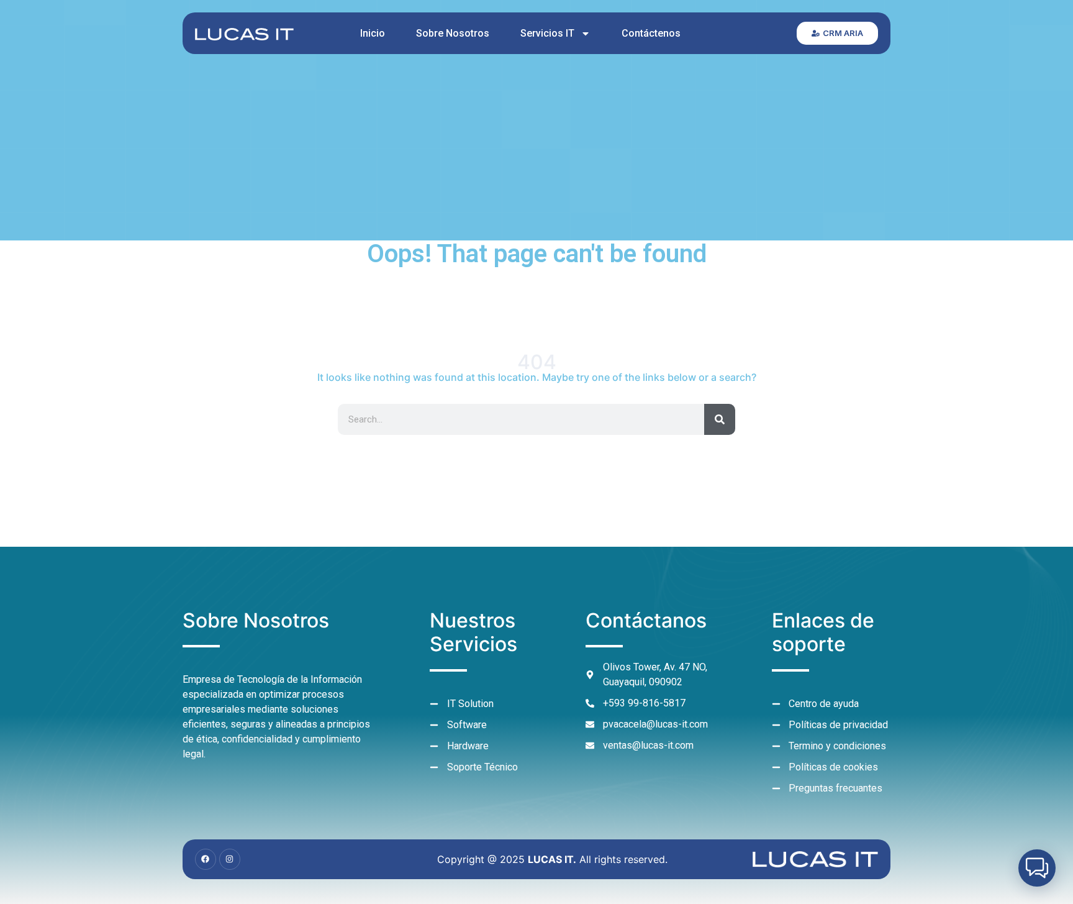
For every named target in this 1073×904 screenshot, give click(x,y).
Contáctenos (651, 33)
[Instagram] (229, 859)
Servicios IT (547, 33)
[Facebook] (205, 859)
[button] (1037, 868)
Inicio (372, 33)
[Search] (719, 419)
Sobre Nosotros (452, 33)
